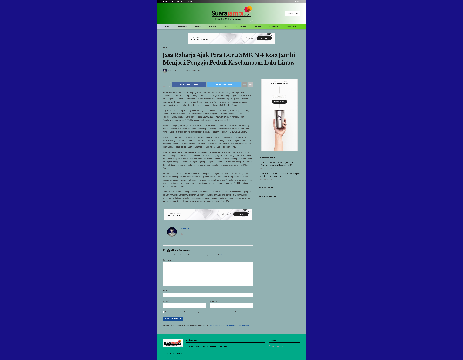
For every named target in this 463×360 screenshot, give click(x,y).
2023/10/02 (186, 71)
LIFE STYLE (291, 26)
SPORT (258, 26)
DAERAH (182, 26)
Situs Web (214, 301)
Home (165, 47)
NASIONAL (273, 26)
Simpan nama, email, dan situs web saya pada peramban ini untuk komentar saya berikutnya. (205, 312)
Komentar (167, 260)
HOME (167, 26)
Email (166, 301)
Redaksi (173, 71)
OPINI (226, 26)
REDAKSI (223, 346)
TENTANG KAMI (192, 346)
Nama (166, 290)
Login (298, 1)
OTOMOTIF (241, 26)
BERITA (198, 26)
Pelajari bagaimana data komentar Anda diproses (229, 325)
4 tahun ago (267, 168)
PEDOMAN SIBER (209, 346)
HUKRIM (212, 26)
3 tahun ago (267, 179)
